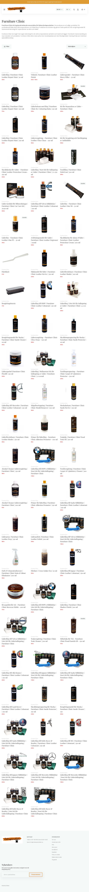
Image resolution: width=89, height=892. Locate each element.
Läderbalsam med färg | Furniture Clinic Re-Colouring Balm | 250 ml (44, 107)
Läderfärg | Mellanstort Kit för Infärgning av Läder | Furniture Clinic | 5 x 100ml (43, 373)
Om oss (54, 839)
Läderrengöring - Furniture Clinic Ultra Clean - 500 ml (44, 338)
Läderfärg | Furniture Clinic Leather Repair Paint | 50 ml (12, 76)
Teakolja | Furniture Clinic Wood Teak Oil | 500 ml (72, 438)
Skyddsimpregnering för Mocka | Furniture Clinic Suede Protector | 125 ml (73, 339)
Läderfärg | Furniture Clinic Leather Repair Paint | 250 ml (13, 139)
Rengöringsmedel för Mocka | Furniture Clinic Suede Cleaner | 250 (72, 709)
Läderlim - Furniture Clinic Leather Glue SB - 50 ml (70, 205)
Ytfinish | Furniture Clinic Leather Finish (44, 76)
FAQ (53, 844)
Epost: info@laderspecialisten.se (35, 842)
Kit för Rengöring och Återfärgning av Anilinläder (73, 139)
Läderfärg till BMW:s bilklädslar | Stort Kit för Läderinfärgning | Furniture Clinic (43, 471)
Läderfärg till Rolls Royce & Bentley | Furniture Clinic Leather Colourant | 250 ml (44, 743)
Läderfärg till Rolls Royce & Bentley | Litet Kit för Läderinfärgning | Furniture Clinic (15, 811)
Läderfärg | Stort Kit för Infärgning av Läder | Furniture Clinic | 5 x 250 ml (44, 172)
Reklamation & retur (57, 857)
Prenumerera (35, 875)
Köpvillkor (54, 852)
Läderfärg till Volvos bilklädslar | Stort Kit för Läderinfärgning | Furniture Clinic (72, 539)
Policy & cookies (56, 854)
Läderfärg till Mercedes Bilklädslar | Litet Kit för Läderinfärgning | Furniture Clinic (44, 777)
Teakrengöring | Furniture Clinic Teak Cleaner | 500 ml (43, 640)
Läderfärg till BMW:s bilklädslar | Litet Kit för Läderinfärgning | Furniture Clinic (43, 607)
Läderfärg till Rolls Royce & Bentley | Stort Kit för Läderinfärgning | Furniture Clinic (44, 811)
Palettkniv (5, 272)
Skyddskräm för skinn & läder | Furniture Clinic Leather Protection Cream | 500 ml (72, 240)
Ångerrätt (54, 859)
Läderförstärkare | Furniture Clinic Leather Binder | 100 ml (73, 273)
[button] (4, 9)
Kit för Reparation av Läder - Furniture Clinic (71, 107)
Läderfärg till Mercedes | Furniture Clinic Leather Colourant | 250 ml (15, 406)
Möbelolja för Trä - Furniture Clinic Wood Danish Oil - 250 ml (72, 640)
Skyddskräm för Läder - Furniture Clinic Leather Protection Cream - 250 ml (15, 172)
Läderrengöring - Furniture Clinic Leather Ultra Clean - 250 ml (44, 139)
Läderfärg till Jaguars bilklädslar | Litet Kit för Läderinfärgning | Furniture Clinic (14, 777)
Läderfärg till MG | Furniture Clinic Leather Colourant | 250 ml (73, 742)
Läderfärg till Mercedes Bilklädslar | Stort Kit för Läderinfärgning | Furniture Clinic (73, 777)
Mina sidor (54, 847)
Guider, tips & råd (56, 842)
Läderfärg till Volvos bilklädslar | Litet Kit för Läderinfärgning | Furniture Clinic (14, 641)
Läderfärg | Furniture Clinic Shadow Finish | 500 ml (70, 606)
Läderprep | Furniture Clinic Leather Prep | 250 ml (12, 538)
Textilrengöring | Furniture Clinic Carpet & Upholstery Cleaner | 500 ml (73, 471)
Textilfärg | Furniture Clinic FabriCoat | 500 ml (70, 171)
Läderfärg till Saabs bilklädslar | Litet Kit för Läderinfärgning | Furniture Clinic (14, 743)
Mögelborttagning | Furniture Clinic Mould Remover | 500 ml (43, 406)
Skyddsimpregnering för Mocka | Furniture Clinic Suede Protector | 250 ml (44, 709)
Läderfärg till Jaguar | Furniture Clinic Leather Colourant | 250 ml (72, 572)
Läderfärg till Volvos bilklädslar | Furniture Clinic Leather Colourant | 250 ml (44, 206)
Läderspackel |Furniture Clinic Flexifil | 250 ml (13, 372)
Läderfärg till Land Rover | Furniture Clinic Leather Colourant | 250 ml (15, 709)
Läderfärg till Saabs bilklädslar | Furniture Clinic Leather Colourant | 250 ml (73, 505)
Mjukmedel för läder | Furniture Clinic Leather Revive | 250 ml (43, 273)
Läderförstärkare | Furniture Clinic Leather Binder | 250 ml (15, 438)
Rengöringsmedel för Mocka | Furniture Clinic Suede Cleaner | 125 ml (14, 339)
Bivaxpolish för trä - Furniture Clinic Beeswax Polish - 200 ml (13, 606)
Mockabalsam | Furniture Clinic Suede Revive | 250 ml (72, 406)
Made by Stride (5, 885)
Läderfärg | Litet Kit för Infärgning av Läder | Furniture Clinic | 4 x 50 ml (73, 305)
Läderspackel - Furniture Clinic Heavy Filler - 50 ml (72, 76)
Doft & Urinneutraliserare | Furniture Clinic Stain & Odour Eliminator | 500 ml (14, 573)
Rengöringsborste (9, 303)
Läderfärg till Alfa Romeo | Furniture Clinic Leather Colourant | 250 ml (15, 675)
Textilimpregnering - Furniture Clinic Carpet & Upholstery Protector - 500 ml (72, 373)
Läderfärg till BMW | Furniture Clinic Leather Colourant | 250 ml (43, 304)
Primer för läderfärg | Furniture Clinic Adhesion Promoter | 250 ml (44, 504)
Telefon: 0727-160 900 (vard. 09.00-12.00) (37, 839)
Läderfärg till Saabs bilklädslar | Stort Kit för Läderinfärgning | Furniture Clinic (72, 675)
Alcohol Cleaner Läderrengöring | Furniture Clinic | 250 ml (14, 470)
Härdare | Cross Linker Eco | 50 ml (44, 571)
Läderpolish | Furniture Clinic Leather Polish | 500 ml (42, 538)
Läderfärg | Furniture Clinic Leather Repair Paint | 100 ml (13, 107)
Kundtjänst (54, 849)
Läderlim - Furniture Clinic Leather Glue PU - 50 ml (12, 239)
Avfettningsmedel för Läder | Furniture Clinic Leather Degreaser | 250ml (44, 240)
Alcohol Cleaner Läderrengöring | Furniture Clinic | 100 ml (14, 504)
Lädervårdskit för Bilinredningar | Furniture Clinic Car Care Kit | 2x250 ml (15, 206)
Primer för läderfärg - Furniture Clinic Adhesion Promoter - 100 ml (44, 438)
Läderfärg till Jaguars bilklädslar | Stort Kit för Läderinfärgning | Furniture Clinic (43, 675)
